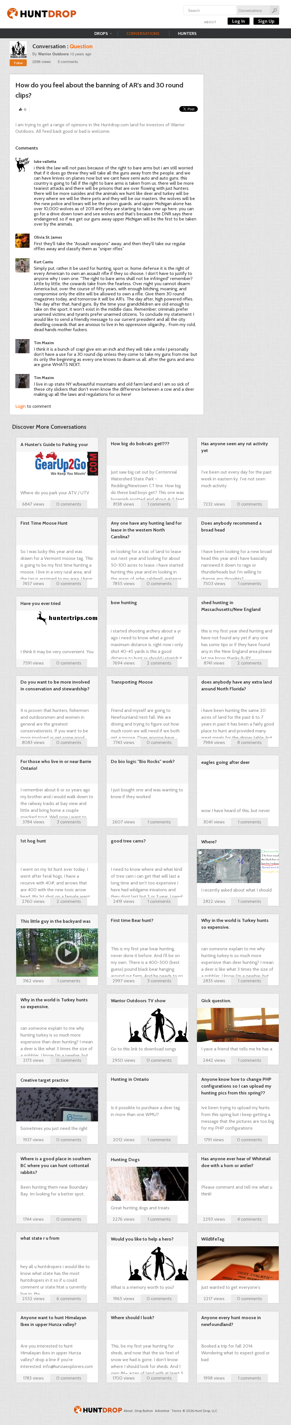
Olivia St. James (48, 237)
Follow (18, 62)
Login (20, 406)
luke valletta (45, 161)
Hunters (187, 33)
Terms (176, 1411)
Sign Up (266, 21)
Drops (101, 33)
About (210, 22)
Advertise (162, 1411)
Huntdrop (42, 14)
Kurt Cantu (43, 261)
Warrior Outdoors (53, 53)
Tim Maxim (44, 342)
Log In (238, 21)
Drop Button (144, 1411)
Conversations (142, 33)
